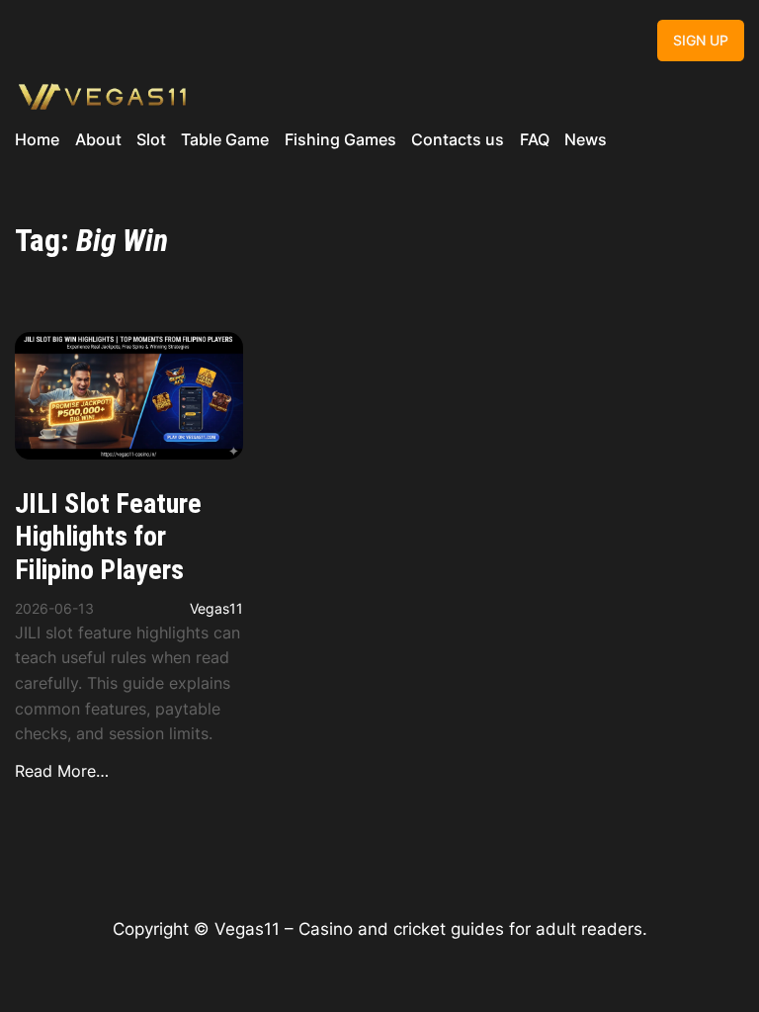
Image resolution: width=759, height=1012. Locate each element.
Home (37, 139)
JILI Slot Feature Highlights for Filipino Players (108, 536)
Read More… (62, 771)
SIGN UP (700, 40)
